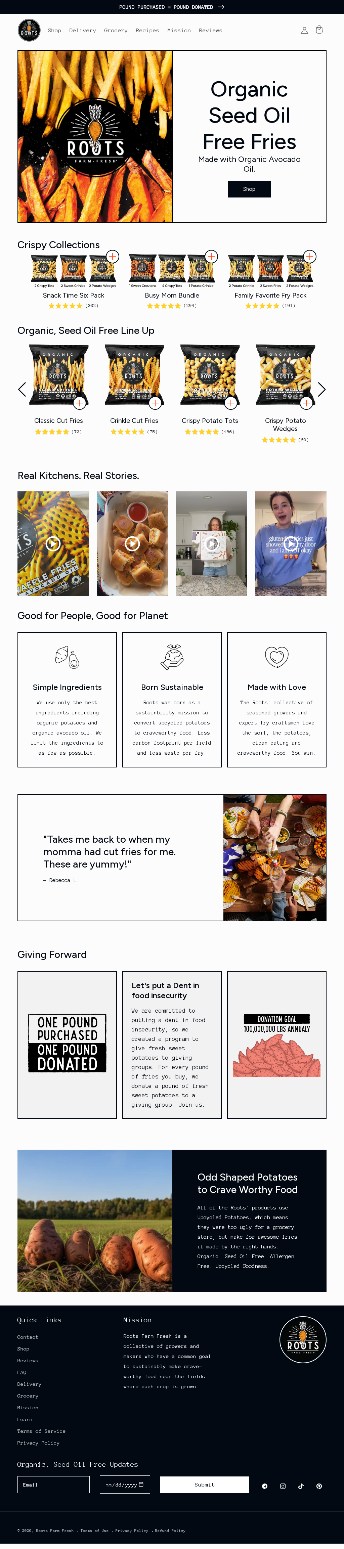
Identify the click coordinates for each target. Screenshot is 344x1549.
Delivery (83, 30)
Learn (25, 1419)
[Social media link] (264, 1486)
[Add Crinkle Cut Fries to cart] (155, 403)
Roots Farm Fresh (55, 1531)
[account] (304, 30)
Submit (205, 1484)
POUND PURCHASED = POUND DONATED (166, 7)
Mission (179, 30)
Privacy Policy (38, 1443)
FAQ (22, 1372)
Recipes (148, 30)
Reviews (211, 30)
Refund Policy (170, 1531)
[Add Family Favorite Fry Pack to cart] (309, 256)
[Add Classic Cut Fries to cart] (79, 403)
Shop (54, 30)
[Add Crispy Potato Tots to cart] (231, 403)
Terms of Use (95, 1531)
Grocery (116, 30)
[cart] (319, 30)
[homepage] (29, 30)
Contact (28, 1337)
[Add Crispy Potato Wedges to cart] (306, 403)
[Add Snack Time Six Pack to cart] (112, 256)
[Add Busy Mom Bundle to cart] (211, 256)
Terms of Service (41, 1431)
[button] (322, 389)
